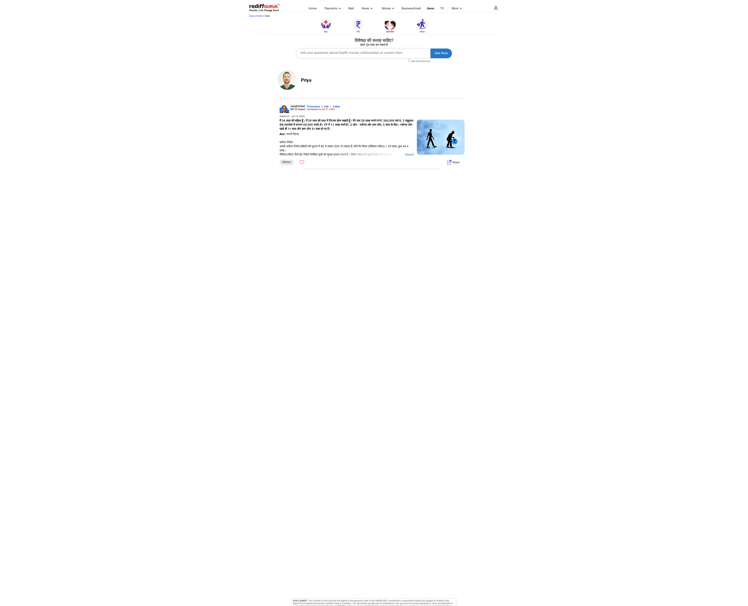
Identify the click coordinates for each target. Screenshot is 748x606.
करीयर (422, 32)
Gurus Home (256, 16)
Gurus (430, 8)
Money (386, 8)
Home (313, 8)
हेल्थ (325, 32)
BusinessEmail (411, 8)
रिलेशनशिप (390, 32)
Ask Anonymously (420, 61)
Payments (331, 8)
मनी (358, 32)
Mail (351, 8)
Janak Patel (297, 106)
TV (442, 8)
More (455, 8)
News (365, 8)
